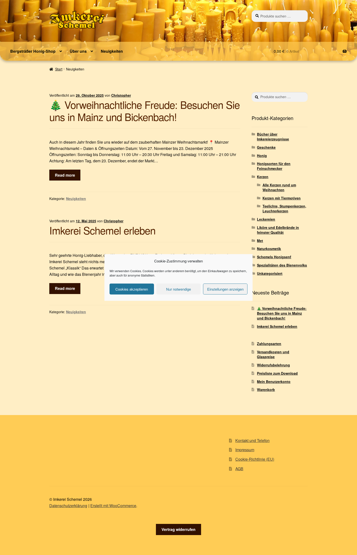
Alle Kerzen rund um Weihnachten (279, 187)
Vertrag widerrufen (179, 529)
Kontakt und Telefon (252, 440)
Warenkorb (266, 389)
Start (58, 69)
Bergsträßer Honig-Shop (33, 51)
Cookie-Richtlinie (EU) (254, 459)
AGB (239, 468)
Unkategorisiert (269, 273)
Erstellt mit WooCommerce (113, 505)
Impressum (244, 449)
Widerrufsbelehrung (273, 365)
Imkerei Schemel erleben (102, 230)
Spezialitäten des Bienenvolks (282, 265)
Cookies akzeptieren (131, 289)
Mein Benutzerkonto (273, 381)
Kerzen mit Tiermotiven (282, 198)
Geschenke (266, 147)
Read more (65, 175)
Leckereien (266, 219)
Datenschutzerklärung (68, 505)
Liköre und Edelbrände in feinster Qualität (278, 230)
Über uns (78, 51)
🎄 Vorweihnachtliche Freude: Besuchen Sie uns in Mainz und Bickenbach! (144, 110)
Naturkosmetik (269, 248)
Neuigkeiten (112, 51)
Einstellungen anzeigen (225, 289)
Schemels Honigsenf (274, 256)
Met (260, 240)
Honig (262, 155)
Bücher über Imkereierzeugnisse (273, 136)
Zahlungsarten (269, 343)
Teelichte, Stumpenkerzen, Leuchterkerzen (284, 208)
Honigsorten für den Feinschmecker (273, 166)
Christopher (121, 95)
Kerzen (262, 176)
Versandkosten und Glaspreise (273, 354)
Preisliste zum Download (277, 373)
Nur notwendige (178, 289)
